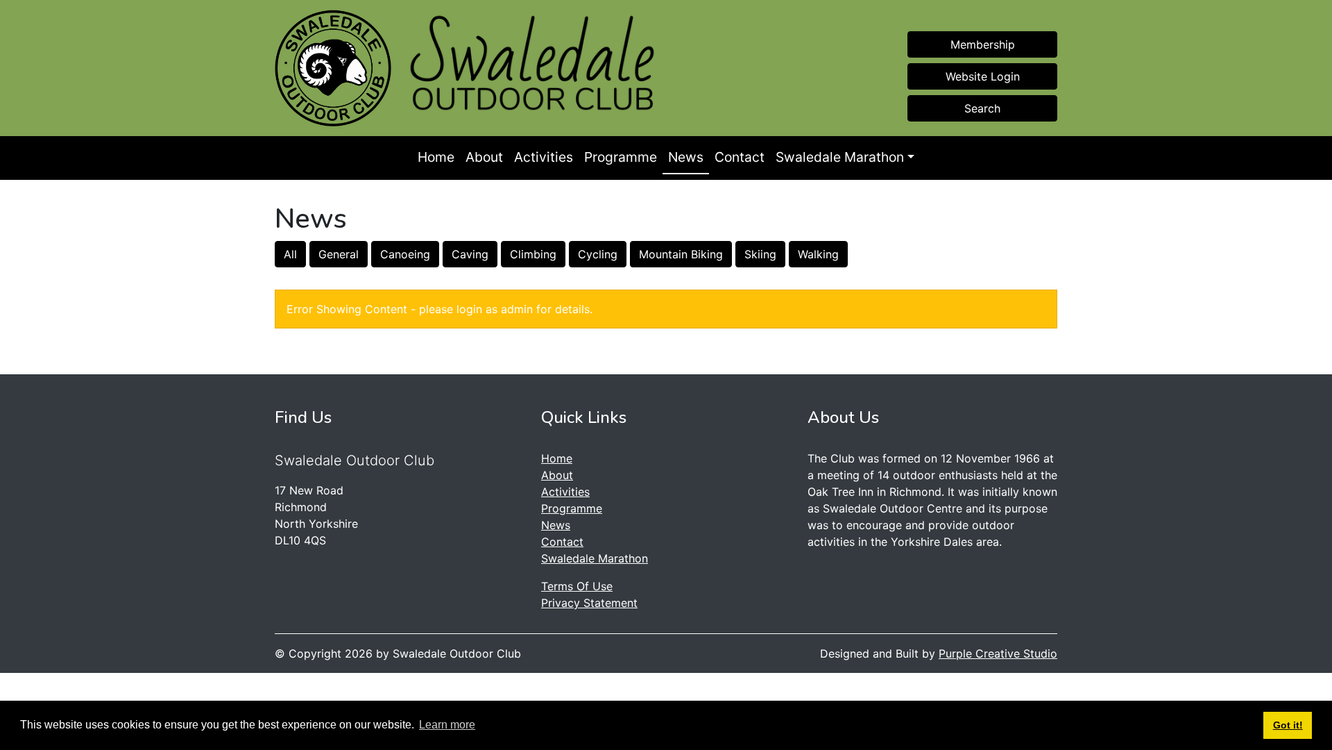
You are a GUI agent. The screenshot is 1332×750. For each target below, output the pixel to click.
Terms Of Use (577, 586)
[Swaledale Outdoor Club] (333, 68)
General (338, 254)
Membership (982, 44)
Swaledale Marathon (840, 157)
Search (982, 108)
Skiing (760, 254)
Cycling (597, 254)
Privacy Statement (589, 603)
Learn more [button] (447, 725)
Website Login (983, 76)
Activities (543, 157)
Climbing (533, 254)
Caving (470, 254)
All (290, 254)
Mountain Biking (681, 254)
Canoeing (405, 254)
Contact (740, 157)
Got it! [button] (1288, 725)
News (685, 157)
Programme (620, 157)
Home (436, 157)
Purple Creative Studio (998, 653)
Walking (818, 254)
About (484, 157)
